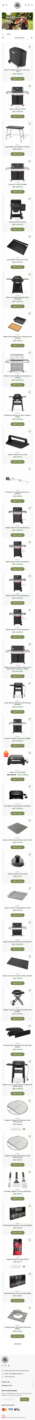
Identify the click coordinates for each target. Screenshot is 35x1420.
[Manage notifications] (3, 1416)
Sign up (25, 1399)
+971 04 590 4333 (9, 1376)
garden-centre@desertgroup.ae (13, 1373)
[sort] (31, 38)
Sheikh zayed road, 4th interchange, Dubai (16, 1370)
